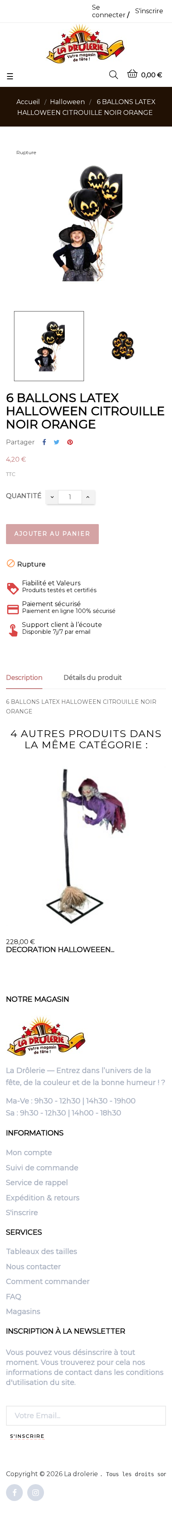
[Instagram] (35, 1493)
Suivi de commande (42, 1168)
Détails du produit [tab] (93, 677)
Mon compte (29, 1153)
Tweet (57, 442)
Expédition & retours (43, 1198)
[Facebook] (14, 1493)
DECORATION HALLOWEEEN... (60, 950)
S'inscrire (22, 1213)
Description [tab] (24, 677)
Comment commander (48, 1282)
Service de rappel (37, 1183)
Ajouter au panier (52, 533)
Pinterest (70, 442)
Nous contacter (33, 1267)
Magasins (23, 1312)
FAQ (13, 1297)
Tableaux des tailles (41, 1252)
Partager (44, 442)
